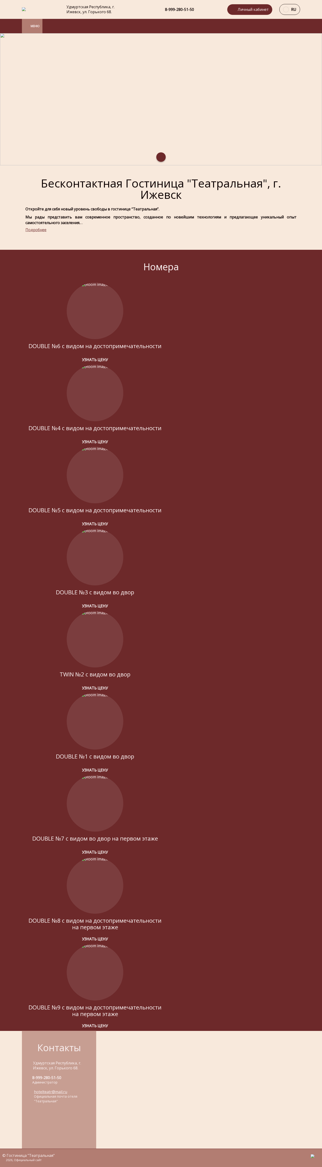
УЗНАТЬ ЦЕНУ (95, 359)
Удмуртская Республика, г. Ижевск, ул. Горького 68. (90, 9)
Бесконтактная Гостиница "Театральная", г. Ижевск (161, 188)
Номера (161, 266)
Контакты (59, 1047)
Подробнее (35, 229)
